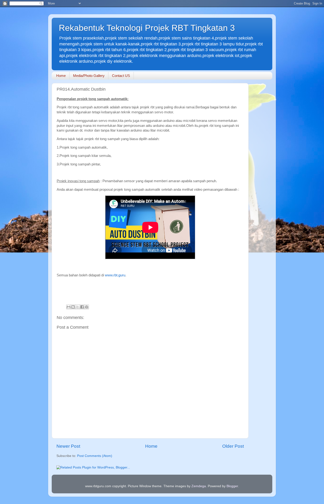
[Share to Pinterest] (86, 307)
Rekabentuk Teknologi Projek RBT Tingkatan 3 (147, 28)
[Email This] (68, 307)
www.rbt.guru (115, 275)
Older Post (233, 446)
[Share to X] (77, 307)
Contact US (121, 76)
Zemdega (198, 486)
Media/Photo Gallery (89, 76)
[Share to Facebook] (82, 307)
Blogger (232, 486)
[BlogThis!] (73, 307)
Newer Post (68, 446)
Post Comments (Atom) (94, 456)
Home (61, 76)
